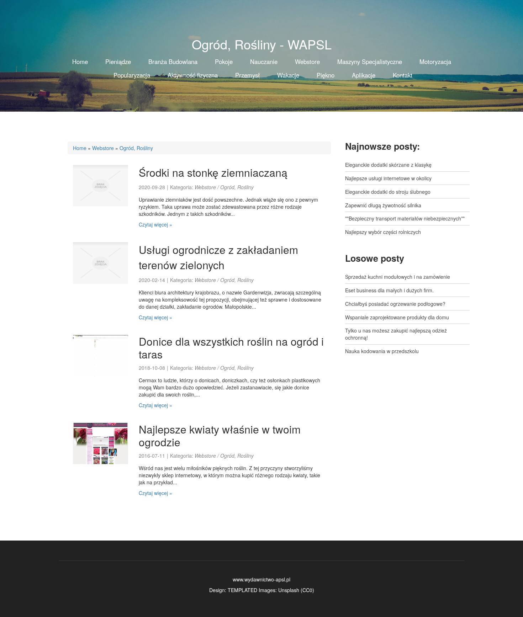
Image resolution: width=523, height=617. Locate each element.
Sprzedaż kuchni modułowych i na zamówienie (397, 276)
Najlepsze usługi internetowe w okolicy (388, 178)
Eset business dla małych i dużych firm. (389, 290)
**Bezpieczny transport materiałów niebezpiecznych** (405, 218)
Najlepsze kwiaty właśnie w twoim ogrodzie (220, 435)
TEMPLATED (242, 590)
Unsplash (288, 590)
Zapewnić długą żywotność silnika (383, 205)
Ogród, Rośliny (136, 147)
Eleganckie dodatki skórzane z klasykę (388, 164)
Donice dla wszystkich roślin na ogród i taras (231, 348)
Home (79, 147)
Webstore (103, 147)
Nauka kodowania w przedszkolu (382, 351)
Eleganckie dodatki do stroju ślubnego (387, 191)
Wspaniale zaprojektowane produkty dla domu (397, 317)
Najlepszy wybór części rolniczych (383, 231)
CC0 (307, 590)
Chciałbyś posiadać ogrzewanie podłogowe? (395, 303)
